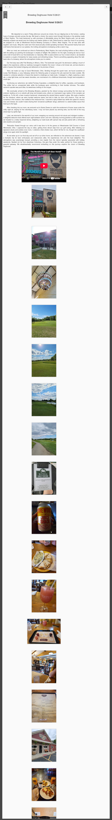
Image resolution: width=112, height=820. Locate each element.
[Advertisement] (97, 46)
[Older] (9, 6)
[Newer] (5, 6)
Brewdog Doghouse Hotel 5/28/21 (44, 14)
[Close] (106, 6)
